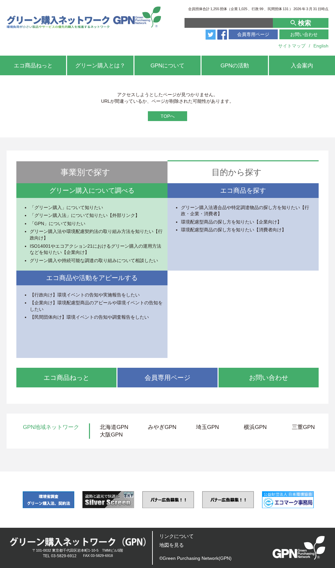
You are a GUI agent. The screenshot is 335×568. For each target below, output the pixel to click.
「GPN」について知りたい (57, 223)
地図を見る (171, 545)
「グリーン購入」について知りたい (66, 207)
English (320, 45)
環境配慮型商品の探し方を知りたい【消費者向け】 (233, 229)
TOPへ (168, 116)
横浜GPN (255, 427)
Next (324, 500)
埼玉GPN (207, 427)
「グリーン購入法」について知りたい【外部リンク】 (85, 215)
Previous (11, 500)
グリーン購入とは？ (100, 65)
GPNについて (167, 65)
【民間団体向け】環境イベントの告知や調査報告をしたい (89, 317)
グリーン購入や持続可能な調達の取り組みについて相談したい (94, 260)
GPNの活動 (234, 65)
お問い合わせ (304, 34)
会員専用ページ (253, 34)
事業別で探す (85, 172)
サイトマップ (292, 45)
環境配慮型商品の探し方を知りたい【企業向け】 (231, 221)
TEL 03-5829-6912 (60, 556)
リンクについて (176, 536)
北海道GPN (114, 427)
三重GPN (303, 427)
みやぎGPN (162, 427)
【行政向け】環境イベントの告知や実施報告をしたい (85, 294)
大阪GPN (111, 435)
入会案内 (302, 65)
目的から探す (237, 172)
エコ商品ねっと (33, 65)
